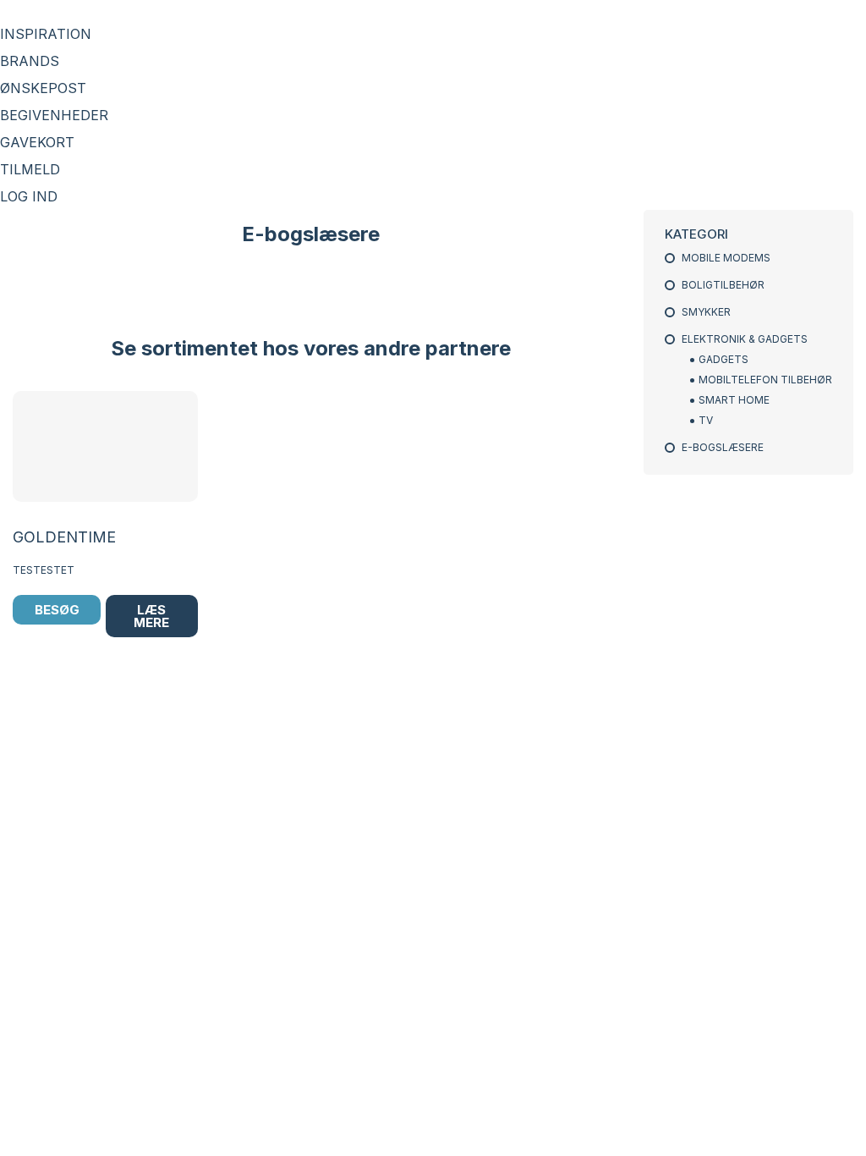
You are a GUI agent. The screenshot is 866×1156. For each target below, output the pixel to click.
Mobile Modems (726, 257)
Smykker (706, 312)
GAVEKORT (37, 142)
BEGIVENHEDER (54, 115)
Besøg (57, 610)
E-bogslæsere (723, 447)
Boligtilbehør (723, 284)
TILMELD (30, 169)
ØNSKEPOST (43, 88)
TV (706, 420)
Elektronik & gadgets (745, 339)
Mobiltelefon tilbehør (765, 379)
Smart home (734, 400)
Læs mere (151, 616)
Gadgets (723, 359)
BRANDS (29, 60)
